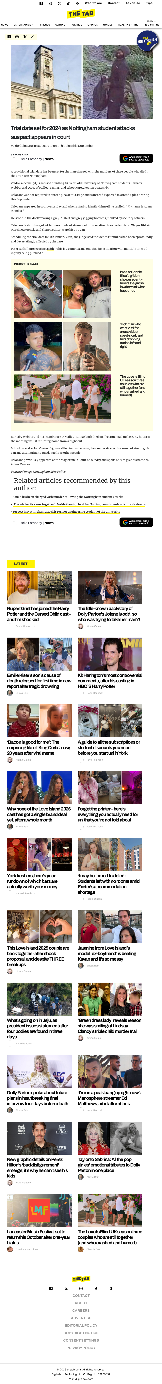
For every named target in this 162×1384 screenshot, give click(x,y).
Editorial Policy (81, 1325)
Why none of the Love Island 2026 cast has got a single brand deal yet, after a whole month (39, 814)
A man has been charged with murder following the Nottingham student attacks (67, 497)
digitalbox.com (84, 1379)
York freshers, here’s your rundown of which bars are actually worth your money (32, 881)
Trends (45, 25)
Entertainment (24, 25)
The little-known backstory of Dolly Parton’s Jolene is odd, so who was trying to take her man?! (109, 614)
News (4, 25)
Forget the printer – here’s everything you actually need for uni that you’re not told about (108, 814)
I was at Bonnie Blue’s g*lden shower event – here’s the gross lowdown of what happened (132, 281)
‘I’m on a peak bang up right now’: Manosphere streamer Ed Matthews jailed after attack (109, 1098)
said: (50, 249)
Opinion (93, 25)
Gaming (60, 25)
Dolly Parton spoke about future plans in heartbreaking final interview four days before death (37, 1098)
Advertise (133, 3)
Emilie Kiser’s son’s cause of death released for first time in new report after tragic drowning (39, 681)
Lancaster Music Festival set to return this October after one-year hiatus (38, 1237)
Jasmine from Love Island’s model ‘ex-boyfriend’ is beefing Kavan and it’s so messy (107, 953)
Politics (76, 25)
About (81, 1303)
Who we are (93, 3)
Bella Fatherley (31, 159)
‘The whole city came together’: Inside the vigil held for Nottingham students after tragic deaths (79, 504)
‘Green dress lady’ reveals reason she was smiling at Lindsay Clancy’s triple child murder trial (109, 1026)
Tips (149, 3)
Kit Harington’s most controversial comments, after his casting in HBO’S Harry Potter (110, 681)
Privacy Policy (81, 1348)
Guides (108, 25)
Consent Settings (81, 1340)
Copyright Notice (81, 1333)
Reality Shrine (128, 25)
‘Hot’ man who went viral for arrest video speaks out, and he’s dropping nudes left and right (131, 335)
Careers (81, 1310)
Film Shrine (152, 25)
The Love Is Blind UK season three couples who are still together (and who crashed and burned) (132, 385)
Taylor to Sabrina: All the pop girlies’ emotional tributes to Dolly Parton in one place (109, 1165)
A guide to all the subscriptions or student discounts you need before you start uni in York (109, 748)
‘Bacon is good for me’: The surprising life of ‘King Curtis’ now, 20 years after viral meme (38, 748)
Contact (114, 3)
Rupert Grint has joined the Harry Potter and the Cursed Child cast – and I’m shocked (39, 614)
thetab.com (74, 1369)
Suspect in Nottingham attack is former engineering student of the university (66, 511)
